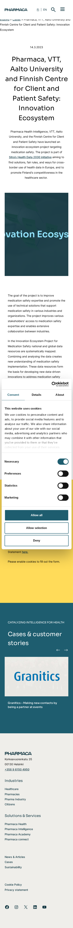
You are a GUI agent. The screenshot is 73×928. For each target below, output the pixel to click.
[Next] (65, 649)
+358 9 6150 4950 (17, 769)
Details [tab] (36, 394)
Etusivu (4, 19)
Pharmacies (12, 794)
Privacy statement (16, 889)
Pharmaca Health (15, 824)
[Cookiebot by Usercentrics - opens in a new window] (52, 384)
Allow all (36, 515)
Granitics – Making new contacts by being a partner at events (32, 705)
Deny (36, 540)
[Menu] (62, 9)
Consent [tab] (13, 394)
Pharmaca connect (17, 839)
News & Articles (15, 857)
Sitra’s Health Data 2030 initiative (30, 157)
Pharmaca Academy (18, 834)
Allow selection (36, 528)
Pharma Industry (15, 799)
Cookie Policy (13, 884)
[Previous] (58, 649)
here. (25, 552)
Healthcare (11, 789)
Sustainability (13, 867)
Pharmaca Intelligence (19, 829)
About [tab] (59, 394)
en (45, 9)
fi (38, 9)
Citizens (10, 804)
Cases (16, 19)
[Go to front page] (16, 10)
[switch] (63, 473)
